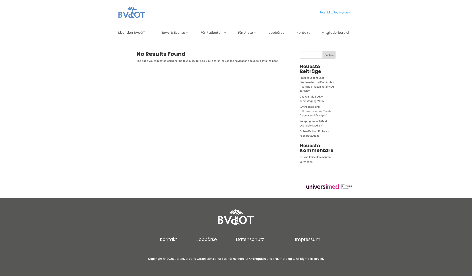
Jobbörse (276, 33)
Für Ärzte (245, 33)
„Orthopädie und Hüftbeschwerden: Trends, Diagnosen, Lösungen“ (316, 111)
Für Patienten (212, 33)
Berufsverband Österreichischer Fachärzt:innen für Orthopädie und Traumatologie (234, 259)
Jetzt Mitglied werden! (335, 12)
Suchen (329, 55)
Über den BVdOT (131, 33)
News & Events (173, 33)
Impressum (307, 239)
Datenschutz (250, 239)
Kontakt (303, 33)
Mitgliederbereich (336, 33)
